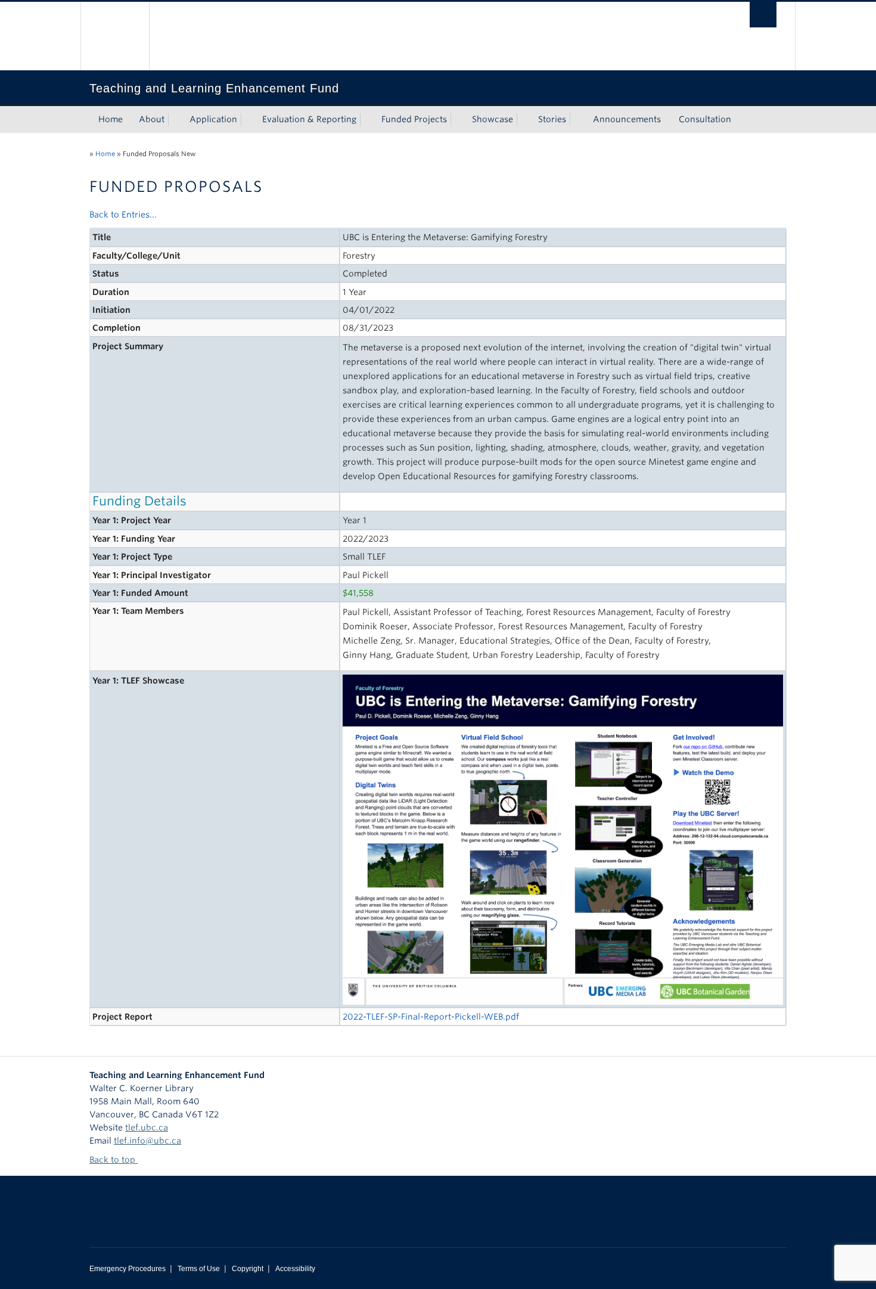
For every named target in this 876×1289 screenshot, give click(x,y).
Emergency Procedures (127, 1269)
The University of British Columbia (114, 36)
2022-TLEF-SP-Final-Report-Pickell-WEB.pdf (431, 1016)
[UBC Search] (763, 14)
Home (110, 119)
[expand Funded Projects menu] (458, 119)
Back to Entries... (123, 214)
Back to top (113, 1159)
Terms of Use (199, 1269)
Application (213, 119)
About (151, 119)
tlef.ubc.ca (146, 1127)
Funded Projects (414, 119)
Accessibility (295, 1269)
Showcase (492, 119)
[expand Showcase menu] (524, 119)
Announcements (627, 119)
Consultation (705, 119)
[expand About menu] (175, 119)
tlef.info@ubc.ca (147, 1140)
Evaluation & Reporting (309, 119)
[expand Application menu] (248, 119)
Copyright (247, 1269)
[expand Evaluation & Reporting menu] (367, 119)
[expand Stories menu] (577, 119)
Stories (552, 119)
